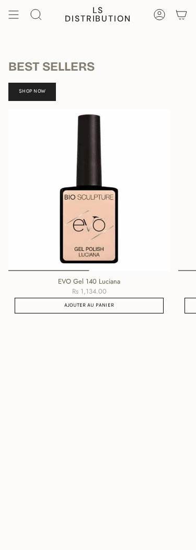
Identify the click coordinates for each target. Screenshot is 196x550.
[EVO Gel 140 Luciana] (89, 190)
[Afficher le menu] (13, 15)
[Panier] (181, 15)
